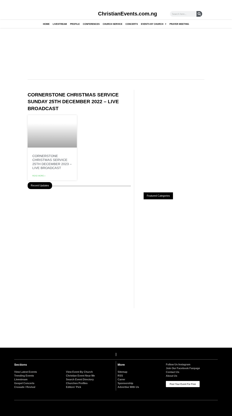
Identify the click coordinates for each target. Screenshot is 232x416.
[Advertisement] (116, 52)
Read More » (38, 176)
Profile (75, 24)
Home (46, 24)
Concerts (131, 24)
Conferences (91, 24)
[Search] (199, 14)
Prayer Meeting (179, 24)
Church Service (112, 24)
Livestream (60, 24)
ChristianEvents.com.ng (127, 14)
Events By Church (152, 24)
